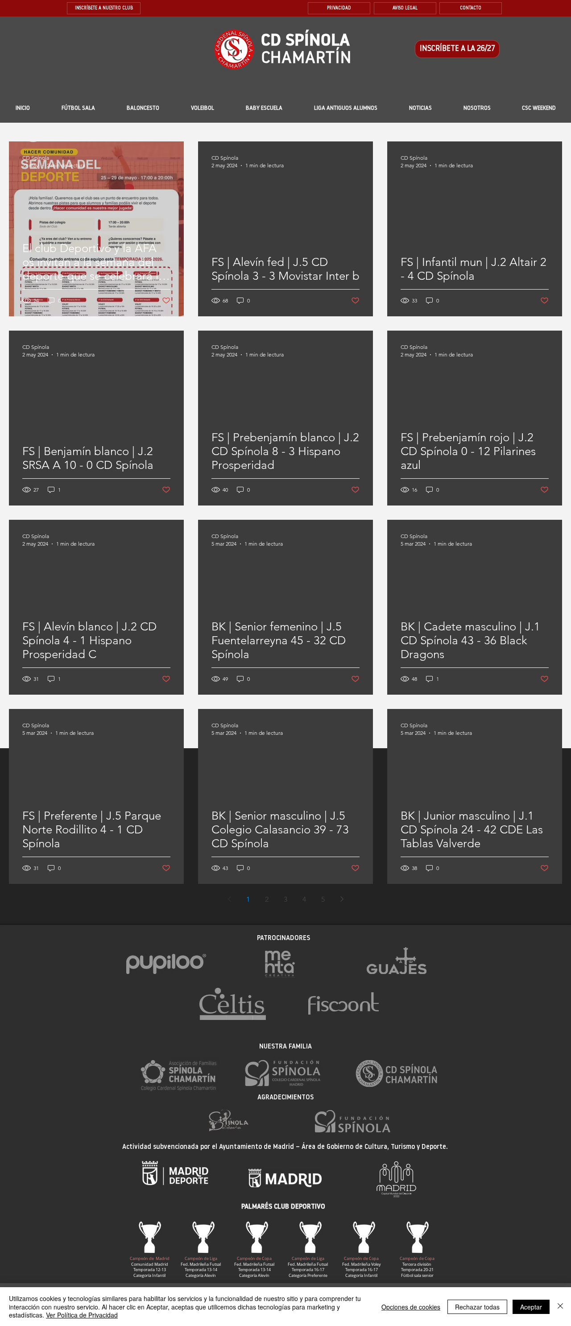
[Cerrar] (560, 1306)
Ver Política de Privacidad (82, 1314)
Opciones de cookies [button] (410, 1306)
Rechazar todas (477, 1306)
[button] (264, 108)
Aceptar (531, 1306)
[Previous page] (229, 899)
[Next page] (342, 899)
